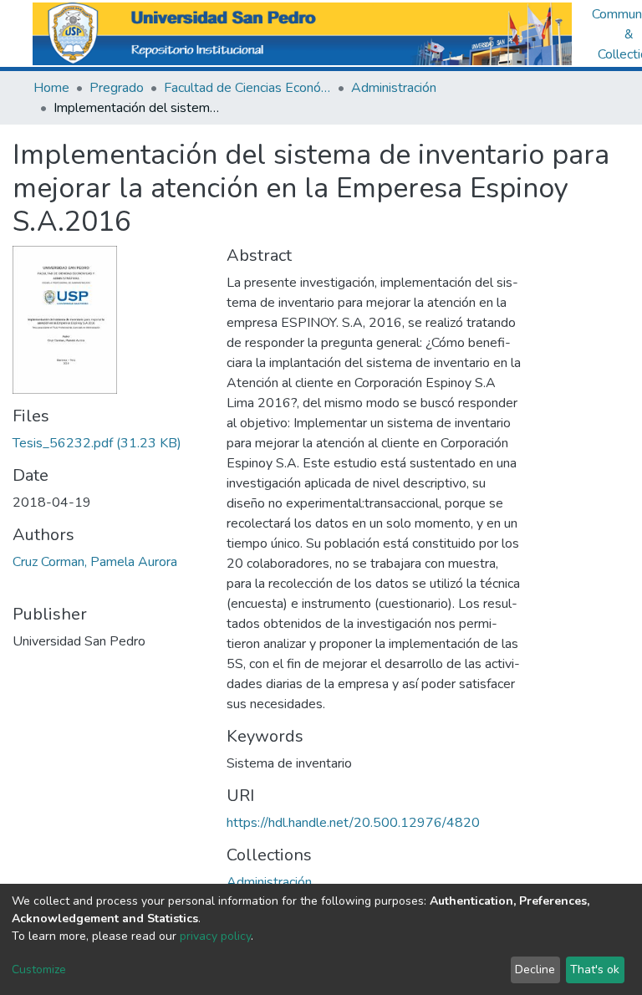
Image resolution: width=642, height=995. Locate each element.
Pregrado (116, 88)
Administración (393, 88)
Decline (535, 969)
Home (51, 88)
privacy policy (215, 936)
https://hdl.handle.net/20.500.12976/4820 (353, 823)
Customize (39, 969)
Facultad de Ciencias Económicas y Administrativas (247, 88)
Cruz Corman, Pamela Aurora (95, 562)
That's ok (594, 969)
